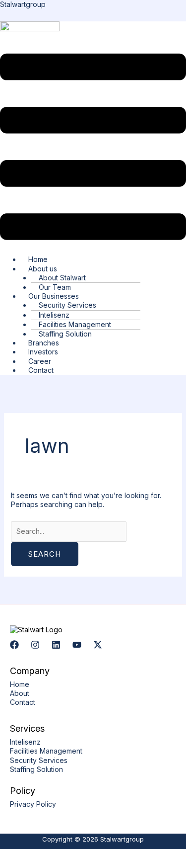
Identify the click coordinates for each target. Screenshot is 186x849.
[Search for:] (68, 531)
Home (19, 684)
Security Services (38, 760)
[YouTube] (76, 644)
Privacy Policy (33, 804)
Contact (41, 370)
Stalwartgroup (23, 4)
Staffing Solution (36, 769)
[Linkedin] (56, 644)
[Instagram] (35, 644)
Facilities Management (46, 751)
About (19, 693)
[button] (93, 147)
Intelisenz (25, 742)
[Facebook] (14, 644)
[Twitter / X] (97, 644)
